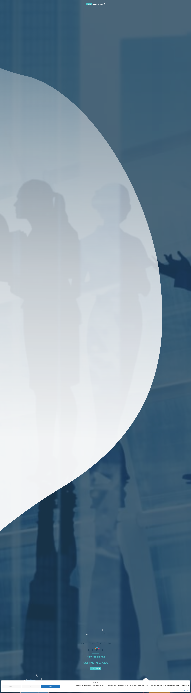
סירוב (31, 686)
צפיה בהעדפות (11, 686)
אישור (50, 686)
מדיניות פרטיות (185, 690)
